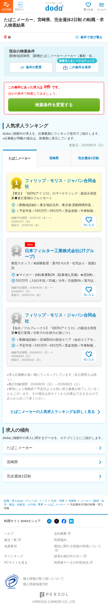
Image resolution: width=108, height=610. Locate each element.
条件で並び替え (91, 37)
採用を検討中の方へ (68, 556)
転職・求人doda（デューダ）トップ (25, 500)
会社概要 (60, 533)
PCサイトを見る (16, 562)
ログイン (19, 9)
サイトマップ (13, 556)
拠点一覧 (10, 540)
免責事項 (10, 546)
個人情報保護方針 (35, 584)
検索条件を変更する (54, 105)
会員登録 (6, 9)
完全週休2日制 (19, 476)
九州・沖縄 (57, 500)
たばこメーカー (20, 448)
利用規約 (60, 540)
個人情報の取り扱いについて (43, 578)
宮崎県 (12, 462)
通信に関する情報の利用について (77, 546)
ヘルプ (9, 533)
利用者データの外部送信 (71, 562)
